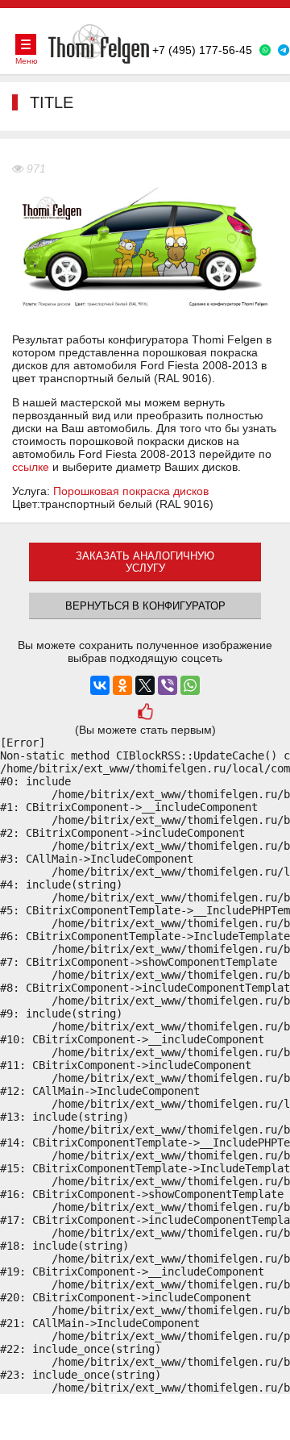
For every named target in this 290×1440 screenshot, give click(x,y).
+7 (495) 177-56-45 (202, 50)
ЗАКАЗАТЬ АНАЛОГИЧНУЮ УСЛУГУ (145, 562)
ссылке (30, 466)
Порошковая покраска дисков (131, 491)
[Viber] (167, 685)
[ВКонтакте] (100, 685)
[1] (145, 713)
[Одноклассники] (122, 685)
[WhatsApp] (190, 685)
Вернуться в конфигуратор (145, 606)
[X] (145, 685)
